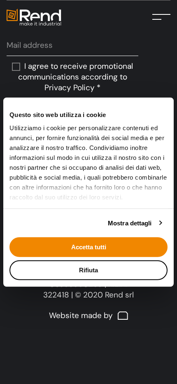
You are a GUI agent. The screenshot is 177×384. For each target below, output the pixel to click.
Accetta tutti (88, 247)
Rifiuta (88, 269)
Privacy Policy (69, 87)
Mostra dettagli (130, 222)
